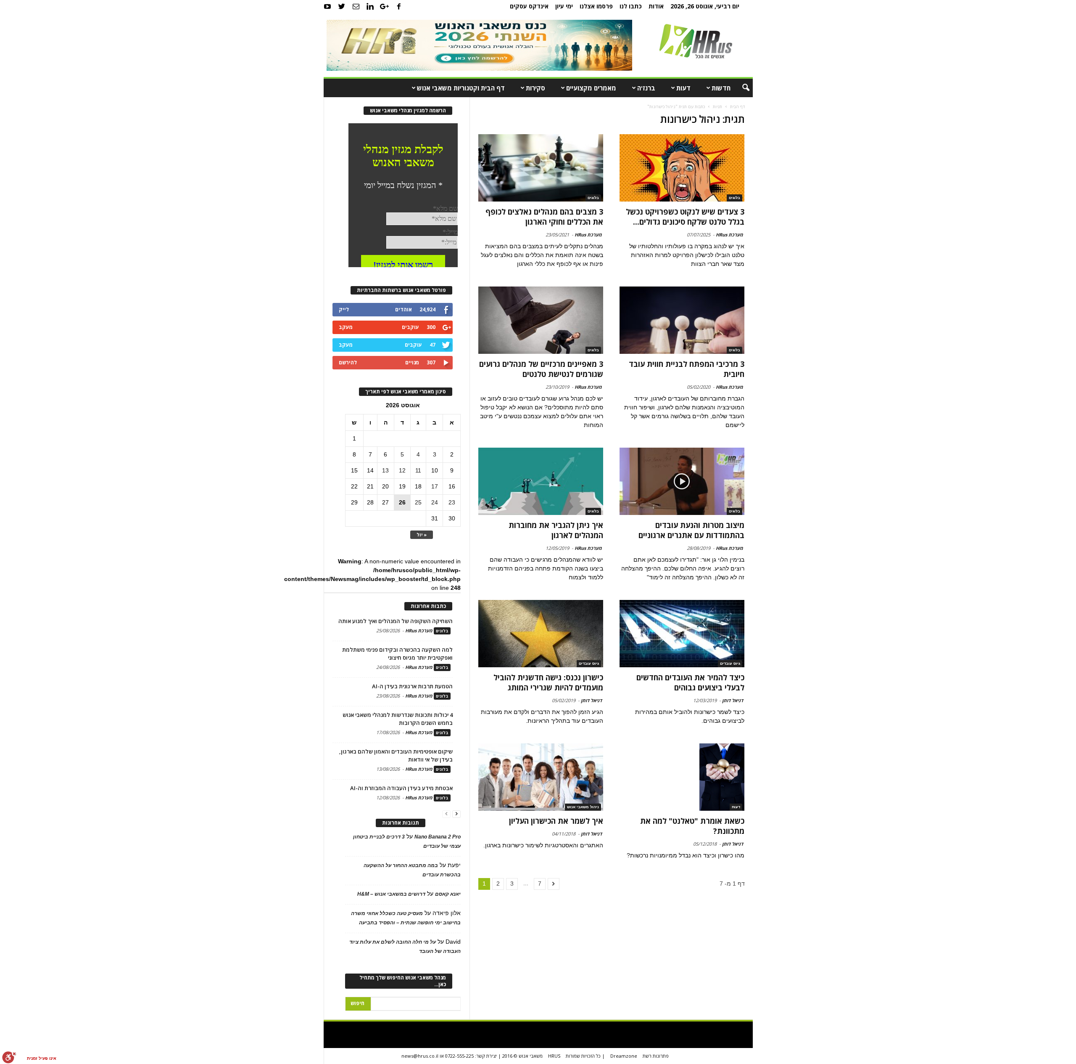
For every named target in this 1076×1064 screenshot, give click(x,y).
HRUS (554, 1056)
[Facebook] (399, 6)
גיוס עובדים (730, 663)
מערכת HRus (729, 234)
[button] (740, 88)
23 (451, 502)
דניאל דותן (732, 700)
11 (418, 470)
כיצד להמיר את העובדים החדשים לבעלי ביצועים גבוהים (690, 682)
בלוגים (734, 198)
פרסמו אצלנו (596, 6)
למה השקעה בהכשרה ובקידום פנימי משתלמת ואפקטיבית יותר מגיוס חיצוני (397, 653)
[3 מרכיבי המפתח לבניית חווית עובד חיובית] (682, 320)
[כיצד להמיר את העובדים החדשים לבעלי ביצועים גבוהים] (682, 633)
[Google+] (385, 6)
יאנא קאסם (448, 894)
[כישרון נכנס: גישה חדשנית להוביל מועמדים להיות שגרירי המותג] (540, 633)
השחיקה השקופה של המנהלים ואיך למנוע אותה (395, 621)
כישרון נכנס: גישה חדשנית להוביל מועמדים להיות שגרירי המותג (548, 682)
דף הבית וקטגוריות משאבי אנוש (461, 88)
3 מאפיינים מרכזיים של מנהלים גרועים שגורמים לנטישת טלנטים (541, 369)
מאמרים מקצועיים (591, 88)
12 (402, 470)
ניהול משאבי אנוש (583, 807)
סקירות (535, 88)
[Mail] (356, 6)
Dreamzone (623, 1056)
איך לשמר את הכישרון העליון (556, 821)
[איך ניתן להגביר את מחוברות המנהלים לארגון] (540, 481)
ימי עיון (564, 6)
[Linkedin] (370, 6)
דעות (683, 88)
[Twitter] (342, 6)
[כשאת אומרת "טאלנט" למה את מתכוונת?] (682, 777)
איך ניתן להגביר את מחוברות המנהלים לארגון (556, 530)
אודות (656, 6)
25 (418, 502)
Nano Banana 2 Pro (437, 837)
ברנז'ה (646, 88)
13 (385, 470)
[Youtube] (327, 6)
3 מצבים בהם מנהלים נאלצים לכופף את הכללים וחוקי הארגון (544, 217)
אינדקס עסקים (529, 6)
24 (434, 502)
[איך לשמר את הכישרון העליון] (540, 777)
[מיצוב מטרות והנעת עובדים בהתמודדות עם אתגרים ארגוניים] (682, 481)
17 (434, 486)
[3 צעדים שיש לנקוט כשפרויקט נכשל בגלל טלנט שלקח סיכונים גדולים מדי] (682, 168)
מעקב (346, 327)
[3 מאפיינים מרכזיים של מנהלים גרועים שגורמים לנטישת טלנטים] (540, 320)
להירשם (348, 362)
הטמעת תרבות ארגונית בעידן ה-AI (412, 686)
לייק (344, 309)
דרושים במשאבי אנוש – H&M (391, 894)
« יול (422, 534)
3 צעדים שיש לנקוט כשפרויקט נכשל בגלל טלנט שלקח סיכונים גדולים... (685, 217)
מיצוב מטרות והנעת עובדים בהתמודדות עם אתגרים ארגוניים (691, 530)
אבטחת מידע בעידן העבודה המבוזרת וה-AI (401, 788)
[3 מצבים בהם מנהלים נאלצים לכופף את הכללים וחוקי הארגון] (540, 168)
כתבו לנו (631, 6)
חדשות (721, 88)
